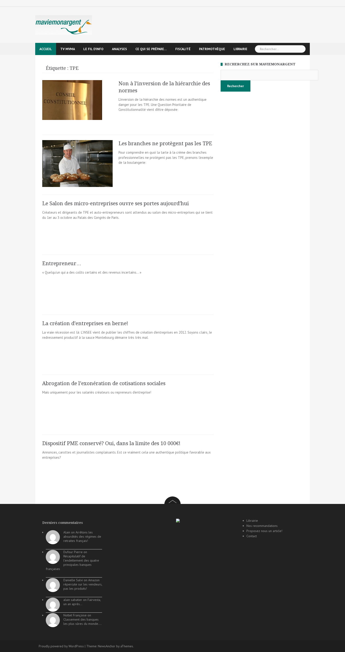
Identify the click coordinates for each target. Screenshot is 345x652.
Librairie (240, 49)
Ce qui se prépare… (151, 49)
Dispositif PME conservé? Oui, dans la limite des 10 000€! (111, 443)
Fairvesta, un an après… (82, 602)
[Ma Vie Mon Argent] (63, 24)
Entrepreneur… (61, 263)
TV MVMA (67, 49)
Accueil (45, 49)
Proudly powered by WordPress (61, 646)
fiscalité (183, 49)
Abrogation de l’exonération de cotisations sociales (103, 383)
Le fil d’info (93, 49)
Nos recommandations (262, 526)
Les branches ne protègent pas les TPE (165, 143)
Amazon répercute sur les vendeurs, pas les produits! (82, 584)
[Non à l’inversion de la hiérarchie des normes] (72, 99)
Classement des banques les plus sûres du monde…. (82, 621)
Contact (251, 536)
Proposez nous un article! (264, 531)
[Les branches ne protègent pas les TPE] (77, 163)
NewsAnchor (106, 646)
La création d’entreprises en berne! (85, 323)
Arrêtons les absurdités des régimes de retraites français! (82, 536)
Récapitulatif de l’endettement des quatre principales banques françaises (72, 562)
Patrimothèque (212, 49)
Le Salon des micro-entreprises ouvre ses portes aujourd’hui (115, 203)
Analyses (119, 49)
